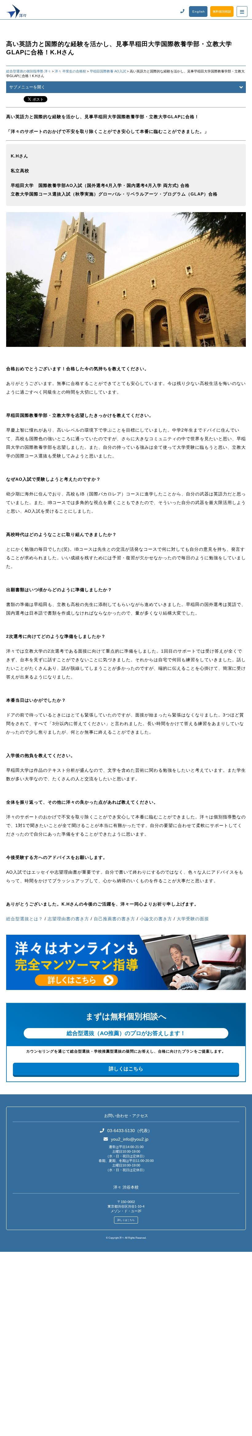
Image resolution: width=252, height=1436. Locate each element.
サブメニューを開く (27, 87)
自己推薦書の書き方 (114, 918)
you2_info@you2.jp (129, 1139)
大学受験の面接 (193, 918)
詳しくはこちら (126, 1068)
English (198, 11)
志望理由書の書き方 (68, 918)
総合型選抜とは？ (24, 918)
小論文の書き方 (156, 918)
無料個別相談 (222, 11)
